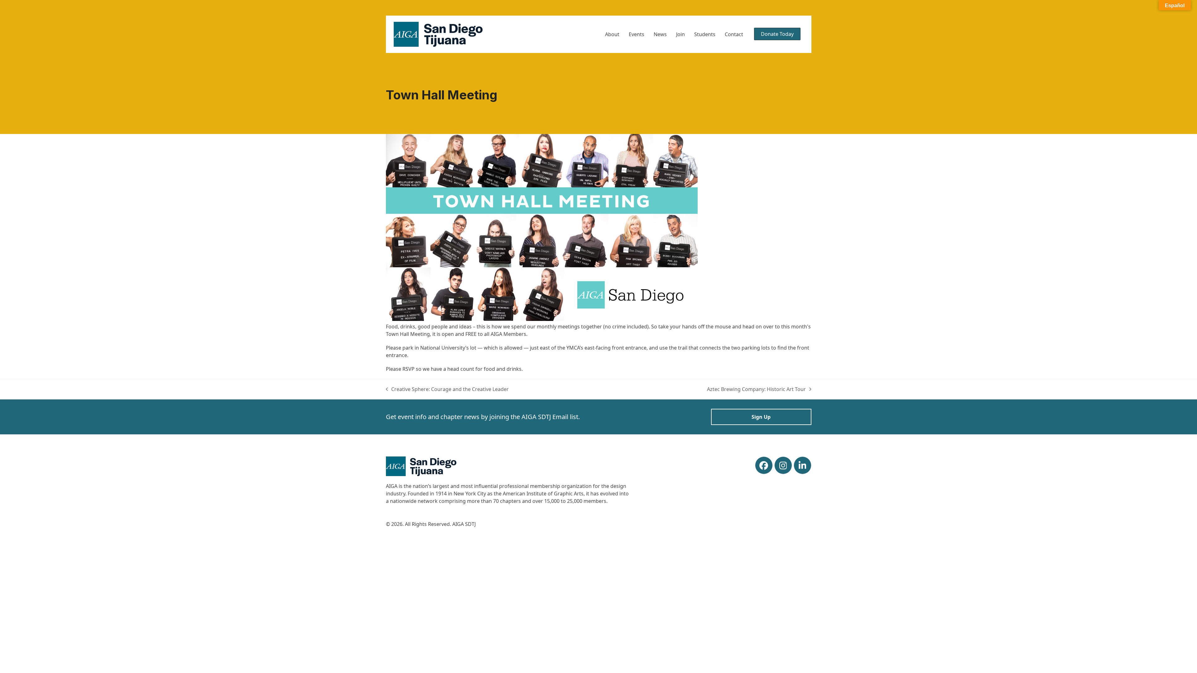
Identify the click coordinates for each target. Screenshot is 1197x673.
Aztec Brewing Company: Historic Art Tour (756, 389)
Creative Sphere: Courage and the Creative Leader (447, 389)
